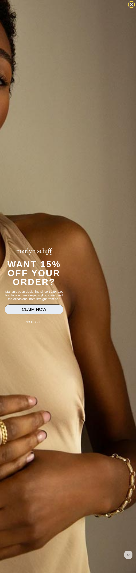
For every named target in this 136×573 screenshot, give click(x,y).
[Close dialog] (131, 4)
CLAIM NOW (34, 309)
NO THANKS (34, 322)
